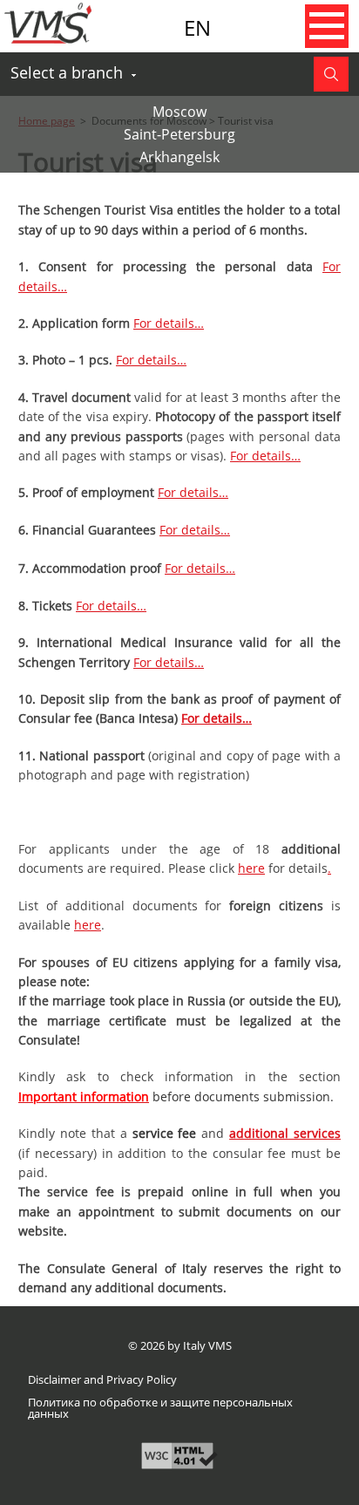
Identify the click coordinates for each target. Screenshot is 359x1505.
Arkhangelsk (179, 157)
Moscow (179, 111)
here (251, 868)
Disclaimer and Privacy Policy (102, 1380)
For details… (168, 323)
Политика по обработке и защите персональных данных (160, 1408)
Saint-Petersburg (179, 134)
